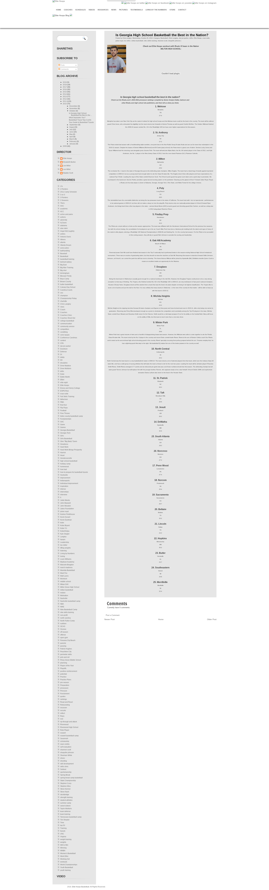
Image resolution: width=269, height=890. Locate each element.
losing (62, 556)
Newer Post (109, 619)
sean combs (64, 744)
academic (64, 209)
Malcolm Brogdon (67, 565)
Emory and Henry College (70, 388)
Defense (63, 352)
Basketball (64, 256)
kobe (62, 523)
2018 (65, 85)
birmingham (64, 273)
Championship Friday (68, 298)
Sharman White (66, 755)
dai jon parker (65, 346)
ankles (62, 234)
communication (66, 324)
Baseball (63, 254)
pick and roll (64, 657)
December (73, 106)
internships (64, 492)
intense (63, 489)
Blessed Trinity (65, 276)
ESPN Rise (64, 391)
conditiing (64, 332)
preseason (64, 688)
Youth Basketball (66, 867)
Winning (63, 848)
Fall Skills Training (67, 396)
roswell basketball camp (69, 736)
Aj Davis (63, 223)
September (73, 125)
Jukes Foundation (67, 509)
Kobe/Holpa (64, 531)
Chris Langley (65, 304)
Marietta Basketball (67, 570)
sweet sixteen (65, 806)
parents (63, 643)
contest (63, 340)
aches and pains (66, 214)
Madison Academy (67, 562)
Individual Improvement (69, 483)
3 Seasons (64, 200)
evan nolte (64, 394)
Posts (62, 65)
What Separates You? (77, 118)
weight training (65, 839)
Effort (62, 380)
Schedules (80, 10)
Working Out (65, 859)
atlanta (62, 242)
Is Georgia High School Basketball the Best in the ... (80, 114)
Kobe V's (63, 528)
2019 (65, 82)
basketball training (67, 259)
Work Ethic (64, 856)
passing (63, 646)
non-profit (64, 615)
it (60, 497)
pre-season (64, 682)
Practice (63, 677)
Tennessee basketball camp (71, 817)
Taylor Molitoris (66, 809)
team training (65, 814)
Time (62, 823)
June (71, 132)
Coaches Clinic (66, 315)
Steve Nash (64, 792)
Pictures (123, 10)
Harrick (63, 453)
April (71, 137)
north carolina (65, 618)
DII (61, 360)
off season (64, 632)
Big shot (63, 270)
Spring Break (65, 775)
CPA (62, 343)
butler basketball (66, 284)
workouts (63, 862)
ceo (61, 293)
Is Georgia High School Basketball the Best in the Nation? (162, 35)
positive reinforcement (68, 671)
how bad (63, 469)
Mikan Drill (64, 584)
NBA (62, 604)
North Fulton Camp (67, 621)
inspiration (64, 486)
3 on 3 (62, 195)
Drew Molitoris (65, 368)
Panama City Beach (67, 640)
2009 (65, 146)
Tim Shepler (64, 820)
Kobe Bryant (65, 525)
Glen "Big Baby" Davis (68, 441)
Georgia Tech (65, 433)
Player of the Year (67, 666)
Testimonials (136, 10)
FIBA (62, 402)
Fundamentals (65, 419)
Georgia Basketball (67, 430)
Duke (62, 374)
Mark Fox (63, 573)
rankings (63, 699)
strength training (66, 797)
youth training (65, 870)
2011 (65, 101)
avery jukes (64, 248)
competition (64, 329)
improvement (65, 478)
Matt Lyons (64, 576)
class (62, 307)
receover (63, 708)
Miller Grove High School (69, 587)
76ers (62, 203)
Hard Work (64, 447)
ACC (62, 211)
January (72, 144)
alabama (63, 225)
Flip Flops (64, 408)
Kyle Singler (64, 534)
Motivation (64, 596)
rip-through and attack (68, 722)
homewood (64, 467)
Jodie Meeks (65, 500)
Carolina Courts (66, 290)
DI (61, 354)
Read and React (66, 702)
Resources (103, 10)
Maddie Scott (68, 173)
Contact (182, 10)
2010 (65, 104)
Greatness (64, 444)
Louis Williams (65, 559)
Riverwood (64, 724)
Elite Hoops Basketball (80, 887)
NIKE (62, 607)
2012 (65, 99)
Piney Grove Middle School (70, 660)
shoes (62, 758)
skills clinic (64, 767)
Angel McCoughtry (67, 231)
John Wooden (65, 506)
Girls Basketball (66, 439)
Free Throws (65, 413)
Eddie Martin (65, 377)
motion (62, 593)
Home (58, 10)
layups (62, 539)
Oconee (63, 629)
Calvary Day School (67, 287)
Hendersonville (66, 458)
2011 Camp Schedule (68, 192)
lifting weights (65, 548)
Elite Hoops (67, 158)
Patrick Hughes (66, 649)
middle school (65, 581)
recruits (63, 710)
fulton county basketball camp (71, 416)
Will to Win (64, 845)
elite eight (64, 382)
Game (62, 425)
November (73, 108)
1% (61, 186)
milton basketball (66, 590)
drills (62, 371)
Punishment (64, 694)
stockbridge (64, 795)
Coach (62, 310)
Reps (62, 716)
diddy (62, 357)
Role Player (64, 730)
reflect (62, 713)
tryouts (62, 831)
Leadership (64, 542)
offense (63, 635)
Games (63, 427)
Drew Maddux (65, 366)
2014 (65, 94)
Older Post (211, 619)
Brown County (65, 282)
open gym (64, 638)
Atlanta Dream (65, 245)
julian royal (64, 511)
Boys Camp (64, 279)
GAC (62, 422)
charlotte (63, 301)
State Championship (68, 781)
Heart (62, 455)
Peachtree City (65, 652)
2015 (65, 92)
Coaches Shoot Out (67, 318)
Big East (63, 265)
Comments (64, 69)
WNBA (62, 851)
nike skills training (67, 612)
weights (63, 842)
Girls (62, 436)
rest (61, 719)
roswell (63, 733)
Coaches (68, 10)
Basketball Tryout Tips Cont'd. (80, 120)
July (71, 129)
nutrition (63, 624)
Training (63, 828)
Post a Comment (113, 615)
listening (63, 551)
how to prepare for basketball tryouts (74, 472)
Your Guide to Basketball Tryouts (81, 122)
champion (64, 296)
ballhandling (65, 251)
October (72, 111)
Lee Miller (67, 166)
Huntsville (64, 475)
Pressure (63, 691)
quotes (62, 696)
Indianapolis (65, 481)
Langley (63, 537)
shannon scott (65, 750)
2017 (65, 87)
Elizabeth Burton (69, 162)
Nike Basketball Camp (68, 610)
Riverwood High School (69, 727)
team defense (65, 811)
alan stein (64, 228)
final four (63, 405)
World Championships (68, 865)
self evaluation (65, 747)
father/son (64, 399)
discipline (64, 363)
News (113, 10)
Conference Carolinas (68, 338)
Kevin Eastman (66, 520)
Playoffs (63, 668)
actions (63, 217)
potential (63, 674)
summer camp (65, 803)
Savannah (64, 738)
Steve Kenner (65, 789)
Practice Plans (65, 680)
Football (63, 411)
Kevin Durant (65, 517)
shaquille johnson (67, 752)
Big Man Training (66, 268)
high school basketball (68, 461)
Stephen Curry (65, 783)
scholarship (64, 741)
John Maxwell (65, 503)
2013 (65, 97)
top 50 (62, 825)
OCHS (62, 626)
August (72, 127)
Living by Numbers (67, 553)
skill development (67, 764)
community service (67, 326)
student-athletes (66, 800)
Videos (92, 10)
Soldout (63, 769)
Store (172, 10)
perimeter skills (66, 654)
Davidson (64, 349)
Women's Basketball (68, 853)
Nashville (63, 598)
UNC (62, 834)
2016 (65, 89)
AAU (62, 206)
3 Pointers (64, 197)
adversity (63, 220)
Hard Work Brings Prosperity (71, 450)
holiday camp (65, 464)
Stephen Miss (65, 786)
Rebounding (65, 705)
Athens (63, 240)
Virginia (63, 837)
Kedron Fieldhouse (67, 514)
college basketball (67, 321)
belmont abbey (66, 262)
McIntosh (63, 579)
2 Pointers (64, 189)
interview (63, 495)
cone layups (64, 335)
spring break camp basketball (71, 778)
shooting (63, 761)
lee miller (63, 545)
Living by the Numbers (156, 10)
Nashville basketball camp (70, 601)
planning (63, 663)
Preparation (64, 685)
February (73, 141)
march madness (66, 567)
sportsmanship (65, 772)
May (71, 134)
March (72, 139)
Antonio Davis (65, 237)
